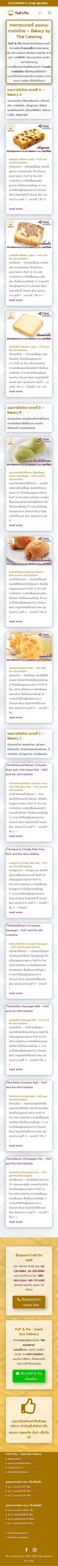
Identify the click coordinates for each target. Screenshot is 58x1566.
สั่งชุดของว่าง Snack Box (31, 1302)
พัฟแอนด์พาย (14, 1458)
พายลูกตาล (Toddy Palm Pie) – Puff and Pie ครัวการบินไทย (28, 864)
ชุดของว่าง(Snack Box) (19, 1463)
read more (15, 209)
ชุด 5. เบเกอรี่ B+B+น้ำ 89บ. (20, 1514)
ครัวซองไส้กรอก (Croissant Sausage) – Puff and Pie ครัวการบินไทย (28, 945)
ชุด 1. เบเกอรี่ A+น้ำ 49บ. (19, 1486)
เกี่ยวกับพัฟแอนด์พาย (17, 1533)
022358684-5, (19, 3)
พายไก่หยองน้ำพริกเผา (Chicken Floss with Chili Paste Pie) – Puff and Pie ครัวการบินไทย (28, 787)
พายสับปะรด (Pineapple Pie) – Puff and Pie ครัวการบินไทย (27, 1174)
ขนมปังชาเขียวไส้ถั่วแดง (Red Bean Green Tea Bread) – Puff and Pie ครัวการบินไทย (27, 476)
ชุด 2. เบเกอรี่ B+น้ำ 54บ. (19, 1491)
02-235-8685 (36, 1271)
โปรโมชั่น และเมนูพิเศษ (18, 1537)
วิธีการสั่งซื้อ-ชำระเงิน (18, 1472)
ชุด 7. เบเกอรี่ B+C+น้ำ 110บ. (21, 1523)
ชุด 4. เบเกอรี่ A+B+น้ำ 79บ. (21, 1510)
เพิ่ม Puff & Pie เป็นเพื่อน (31, 1376)
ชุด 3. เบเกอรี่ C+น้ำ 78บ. (19, 1495)
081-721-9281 (36, 1280)
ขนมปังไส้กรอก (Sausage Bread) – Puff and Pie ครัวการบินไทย (27, 573)
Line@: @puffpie (38, 3)
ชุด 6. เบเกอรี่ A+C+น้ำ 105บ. (21, 1519)
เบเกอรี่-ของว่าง (15, 1467)
